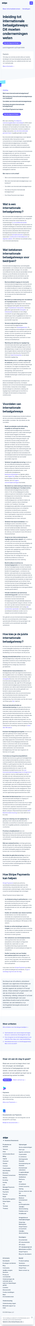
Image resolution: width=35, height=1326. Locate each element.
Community (6, 1268)
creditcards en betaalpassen (18, 237)
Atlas (4, 1151)
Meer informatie (8, 66)
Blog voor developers (25, 1254)
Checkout (5, 1161)
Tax (4, 1203)
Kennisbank (6, 1261)
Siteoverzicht (7, 1290)
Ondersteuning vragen (9, 1303)
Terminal (5, 1206)
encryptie (23, 310)
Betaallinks (6, 1189)
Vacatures (22, 1263)
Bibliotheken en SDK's (25, 1249)
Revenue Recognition (9, 1199)
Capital (5, 1159)
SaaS (20, 1182)
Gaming (21, 1189)
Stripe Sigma (6, 1201)
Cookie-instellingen (8, 1292)
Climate (5, 1163)
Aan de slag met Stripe (11, 43)
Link (4, 1185)
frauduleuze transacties (16, 308)
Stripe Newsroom (24, 1265)
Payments (6, 1192)
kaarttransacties (16, 355)
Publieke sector (23, 1211)
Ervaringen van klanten (9, 1263)
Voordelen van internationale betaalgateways (17, 101)
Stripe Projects (23, 1251)
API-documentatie (24, 1242)
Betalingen (26, 9)
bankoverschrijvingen (11, 474)
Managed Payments (8, 1187)
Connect (5, 1166)
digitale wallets (7, 239)
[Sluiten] (32, 1318)
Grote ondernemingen (25, 1147)
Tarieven (5, 1149)
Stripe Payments (8, 883)
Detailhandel (22, 1213)
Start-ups (22, 1149)
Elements (5, 1173)
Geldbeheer (22, 1177)
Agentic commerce (24, 1152)
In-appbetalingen (24, 1172)
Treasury (5, 1208)
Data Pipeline (6, 1170)
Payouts (5, 1194)
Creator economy (24, 1186)
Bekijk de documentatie (10, 1122)
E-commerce (22, 1157)
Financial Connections (9, 1175)
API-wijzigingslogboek (25, 1247)
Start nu (6, 1080)
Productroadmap (24, 1261)
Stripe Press (22, 1268)
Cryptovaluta (6, 1168)
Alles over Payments (9, 1102)
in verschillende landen (19, 222)
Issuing (5, 1182)
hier (13, 701)
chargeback (6, 679)
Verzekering (22, 1195)
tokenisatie (8, 312)
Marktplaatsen (23, 1174)
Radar (4, 1196)
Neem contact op (18, 1080)
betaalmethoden (17, 235)
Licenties (5, 1287)
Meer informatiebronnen (11, 9)
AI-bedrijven (22, 1184)
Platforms (22, 1179)
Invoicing (5, 1180)
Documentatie (23, 1240)
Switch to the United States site (13, 1322)
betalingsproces (22, 327)
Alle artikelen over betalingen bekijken (15, 1027)
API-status (22, 1244)
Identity (5, 1177)
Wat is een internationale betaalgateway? (16, 93)
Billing (4, 1156)
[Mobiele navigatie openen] (31, 3)
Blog (4, 1265)
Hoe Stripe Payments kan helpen (13, 109)
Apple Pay (11, 476)
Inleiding (5, 90)
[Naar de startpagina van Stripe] (5, 1138)
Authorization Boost (9, 1154)
